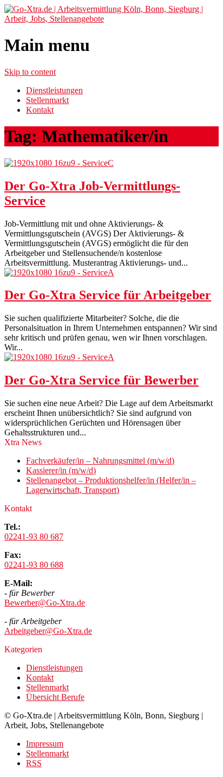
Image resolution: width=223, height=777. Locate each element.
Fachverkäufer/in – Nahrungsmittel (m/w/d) (100, 460)
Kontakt (40, 109)
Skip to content (30, 71)
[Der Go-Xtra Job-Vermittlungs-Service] (59, 163)
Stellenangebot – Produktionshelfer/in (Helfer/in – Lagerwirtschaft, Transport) (111, 485)
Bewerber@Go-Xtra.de (44, 602)
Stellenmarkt (47, 100)
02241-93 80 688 (33, 564)
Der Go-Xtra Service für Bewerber (101, 380)
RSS (34, 763)
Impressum (44, 743)
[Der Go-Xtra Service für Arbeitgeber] (59, 272)
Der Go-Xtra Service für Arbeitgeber (107, 295)
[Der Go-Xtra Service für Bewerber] (59, 357)
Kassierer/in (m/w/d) (61, 470)
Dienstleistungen (54, 90)
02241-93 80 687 (33, 536)
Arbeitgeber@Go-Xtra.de (48, 630)
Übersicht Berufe (55, 697)
